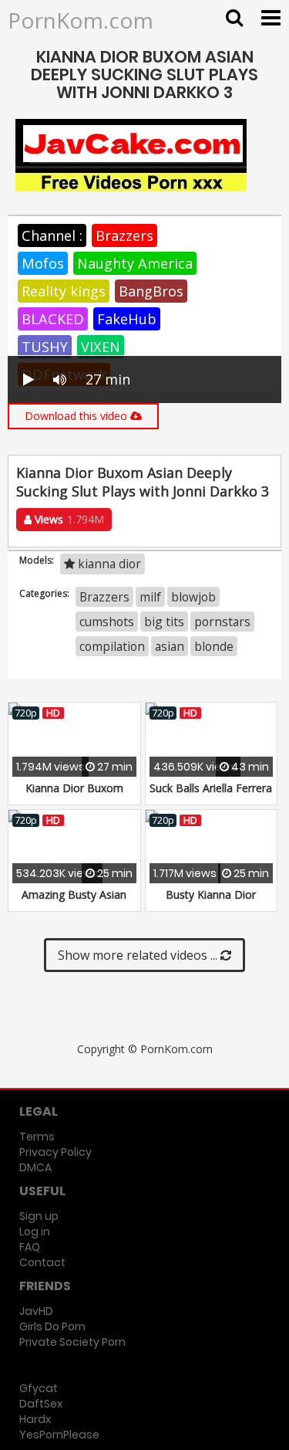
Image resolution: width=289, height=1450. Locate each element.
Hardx (35, 1419)
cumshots (106, 621)
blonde (214, 646)
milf (150, 596)
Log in (34, 1231)
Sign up (39, 1216)
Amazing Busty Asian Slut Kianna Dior (74, 902)
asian (169, 646)
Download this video (77, 415)
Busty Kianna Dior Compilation (211, 902)
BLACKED (53, 319)
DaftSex (40, 1403)
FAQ (29, 1247)
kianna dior (108, 563)
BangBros (151, 291)
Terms (37, 1136)
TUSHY (45, 346)
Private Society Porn (72, 1342)
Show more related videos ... (139, 955)
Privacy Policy (55, 1152)
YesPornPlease (59, 1434)
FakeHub (126, 319)
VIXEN (100, 346)
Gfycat (38, 1388)
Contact (42, 1262)
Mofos (43, 263)
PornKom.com (80, 20)
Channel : (52, 235)
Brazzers (124, 235)
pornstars (222, 621)
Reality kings (64, 291)
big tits (164, 621)
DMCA (35, 1167)
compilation (112, 646)
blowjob (193, 596)
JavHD (36, 1311)
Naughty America (135, 263)
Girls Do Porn (52, 1326)
